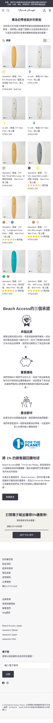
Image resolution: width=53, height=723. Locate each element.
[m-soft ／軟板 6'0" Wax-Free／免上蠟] (39, 108)
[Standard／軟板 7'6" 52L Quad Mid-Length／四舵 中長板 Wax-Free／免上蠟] (39, 153)
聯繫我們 (6, 608)
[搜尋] (9, 10)
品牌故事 (6, 599)
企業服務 (6, 582)
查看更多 (10, 497)
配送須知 (6, 564)
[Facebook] (3, 683)
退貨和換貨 (7, 568)
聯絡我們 (41, 5)
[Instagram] (7, 683)
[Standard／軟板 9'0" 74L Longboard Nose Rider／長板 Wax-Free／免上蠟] (13, 207)
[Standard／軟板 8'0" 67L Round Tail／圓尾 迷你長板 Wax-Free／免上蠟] (13, 56)
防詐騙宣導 (7, 559)
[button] (34, 185)
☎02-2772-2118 (9, 586)
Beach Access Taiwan (16, 705)
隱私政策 (6, 573)
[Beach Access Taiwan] (26, 10)
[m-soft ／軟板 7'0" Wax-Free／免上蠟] (13, 108)
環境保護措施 (8, 603)
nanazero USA (9, 639)
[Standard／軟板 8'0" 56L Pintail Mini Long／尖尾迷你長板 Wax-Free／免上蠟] (13, 153)
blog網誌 (6, 612)
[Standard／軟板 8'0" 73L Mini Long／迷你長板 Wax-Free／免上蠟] (13, 261)
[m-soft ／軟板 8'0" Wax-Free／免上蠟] (39, 56)
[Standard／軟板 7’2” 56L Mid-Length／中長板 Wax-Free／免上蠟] (39, 207)
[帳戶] (44, 10)
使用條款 (6, 577)
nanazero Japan (9, 634)
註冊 (8, 674)
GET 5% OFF (26, 535)
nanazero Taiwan (10, 630)
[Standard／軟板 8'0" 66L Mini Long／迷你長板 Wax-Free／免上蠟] (39, 261)
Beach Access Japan (12, 625)
